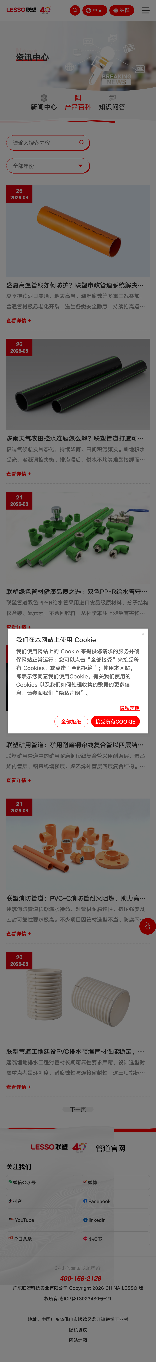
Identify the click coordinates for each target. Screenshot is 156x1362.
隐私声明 (130, 707)
